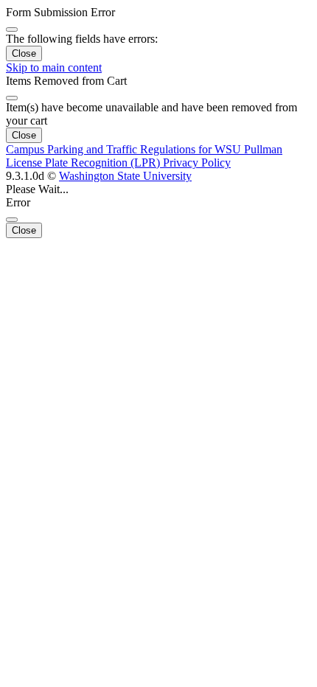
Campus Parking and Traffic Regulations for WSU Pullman (144, 149)
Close (24, 53)
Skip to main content (54, 67)
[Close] (12, 29)
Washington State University (125, 176)
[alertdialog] (158, 33)
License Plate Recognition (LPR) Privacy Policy (118, 162)
